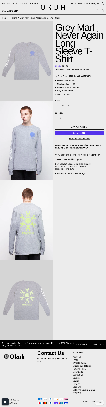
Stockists (77, 387)
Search (76, 381)
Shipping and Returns (83, 366)
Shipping (68, 69)
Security (76, 378)
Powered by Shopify (9, 403)
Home (5, 18)
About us (77, 357)
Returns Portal (79, 369)
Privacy (76, 384)
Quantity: (59, 113)
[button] (97, 10)
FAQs (75, 360)
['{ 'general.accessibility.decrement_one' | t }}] (56, 118)
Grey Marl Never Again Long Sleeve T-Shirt (40, 18)
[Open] (5, 401)
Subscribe (96, 344)
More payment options (79, 139)
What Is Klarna (79, 363)
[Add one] (65, 118)
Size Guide (78, 372)
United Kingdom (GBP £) (83, 3)
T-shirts (13, 18)
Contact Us (78, 375)
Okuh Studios (13, 400)
